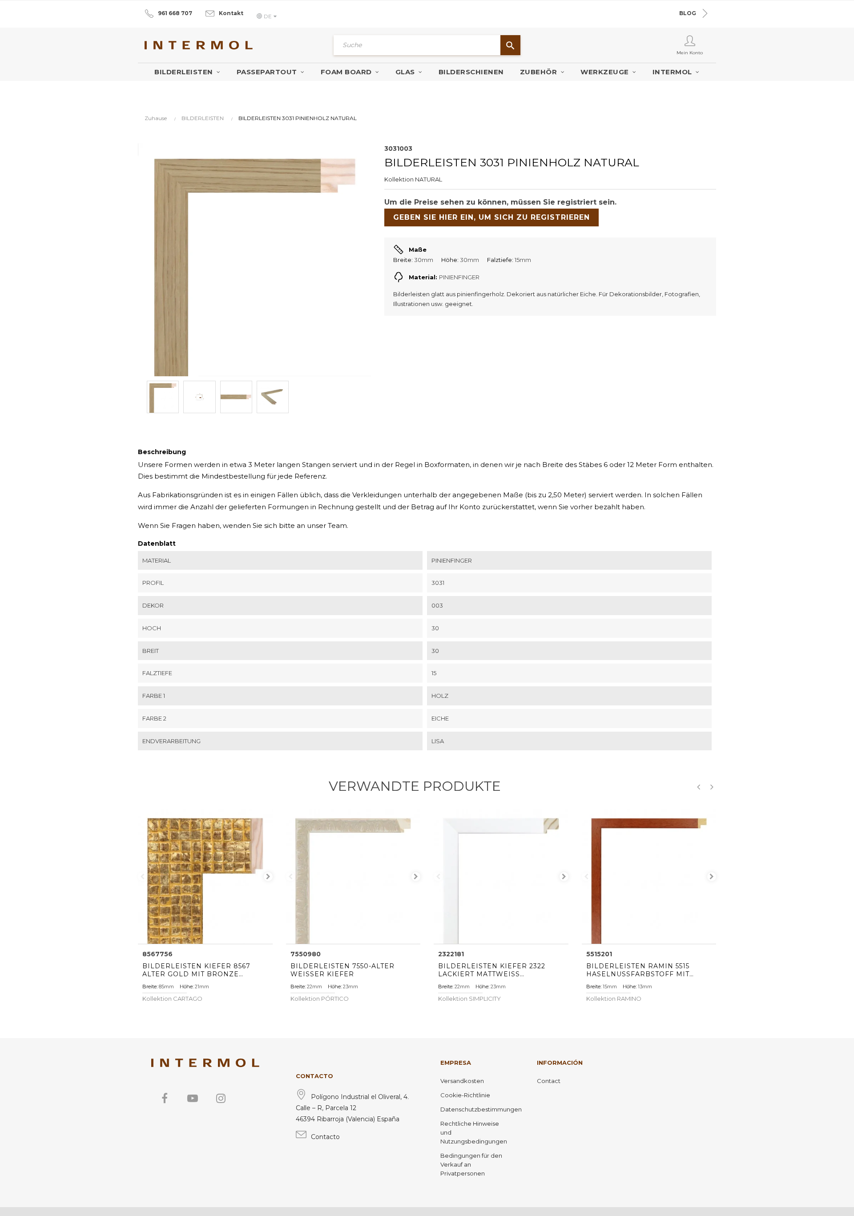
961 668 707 (175, 13)
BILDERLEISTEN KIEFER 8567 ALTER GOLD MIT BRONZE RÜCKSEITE (196, 970)
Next (268, 876)
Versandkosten (462, 1080)
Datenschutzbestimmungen (475, 1109)
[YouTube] (192, 1098)
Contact (548, 1080)
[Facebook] (164, 1098)
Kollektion (399, 179)
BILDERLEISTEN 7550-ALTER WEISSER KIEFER (342, 970)
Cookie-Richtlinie (465, 1095)
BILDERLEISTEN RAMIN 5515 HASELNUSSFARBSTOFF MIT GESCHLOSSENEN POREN (637, 970)
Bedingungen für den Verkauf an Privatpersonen (471, 1164)
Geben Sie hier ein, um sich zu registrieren (491, 217)
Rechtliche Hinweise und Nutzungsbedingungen (473, 1132)
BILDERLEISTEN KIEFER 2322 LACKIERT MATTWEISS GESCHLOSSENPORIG (491, 970)
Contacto (325, 1137)
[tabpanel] (205, 876)
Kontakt (231, 13)
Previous (142, 876)
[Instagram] (220, 1098)
